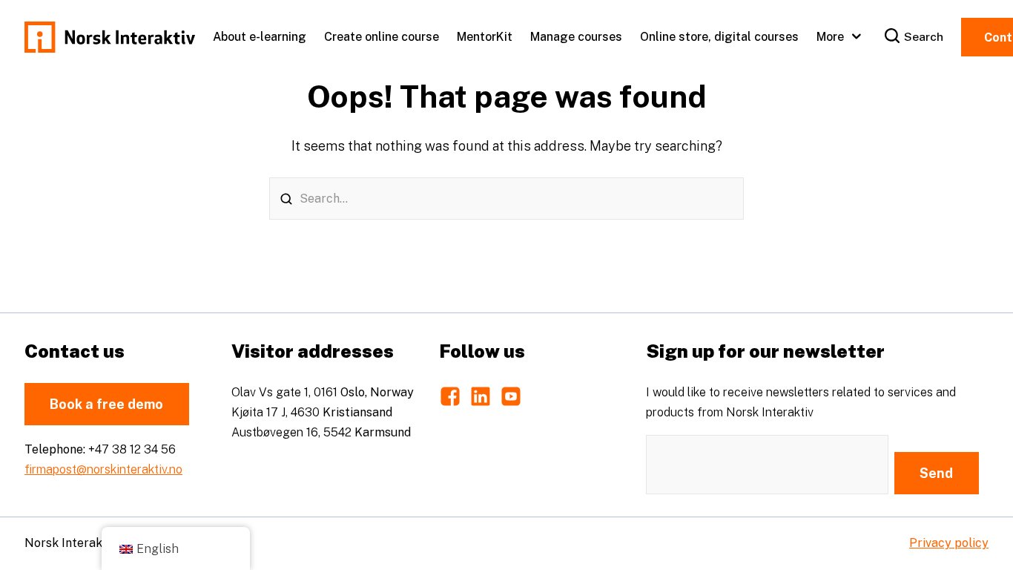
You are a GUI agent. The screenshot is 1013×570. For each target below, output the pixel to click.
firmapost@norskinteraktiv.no (103, 469)
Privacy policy (949, 543)
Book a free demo (106, 404)
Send (936, 473)
